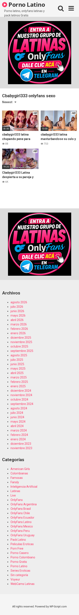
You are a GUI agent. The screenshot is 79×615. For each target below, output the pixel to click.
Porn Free (17, 548)
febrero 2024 (19, 435)
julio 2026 (17, 306)
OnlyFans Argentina (24, 504)
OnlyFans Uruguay (23, 535)
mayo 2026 (18, 315)
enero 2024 (18, 439)
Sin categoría (19, 575)
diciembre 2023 (21, 443)
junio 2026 (17, 311)
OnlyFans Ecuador (22, 517)
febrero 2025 (19, 381)
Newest (7, 102)
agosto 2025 (19, 355)
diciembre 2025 (21, 337)
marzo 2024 (19, 430)
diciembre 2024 (21, 390)
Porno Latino (26, 4)
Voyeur (15, 579)
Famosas (17, 477)
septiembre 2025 (22, 351)
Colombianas (19, 473)
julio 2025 (17, 359)
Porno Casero (20, 553)
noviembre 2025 (21, 342)
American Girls (20, 469)
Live (13, 495)
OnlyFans (17, 500)
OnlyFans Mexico (22, 526)
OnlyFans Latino (21, 522)
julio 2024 (17, 412)
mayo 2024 (18, 421)
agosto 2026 (19, 302)
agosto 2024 (19, 408)
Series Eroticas (20, 570)
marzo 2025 (19, 377)
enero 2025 (18, 386)
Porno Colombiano (23, 557)
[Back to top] (71, 606)
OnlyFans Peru (20, 530)
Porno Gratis (19, 561)
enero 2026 (18, 333)
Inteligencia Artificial (24, 486)
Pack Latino (18, 539)
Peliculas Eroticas (22, 544)
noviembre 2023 (21, 448)
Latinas (15, 491)
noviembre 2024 (21, 395)
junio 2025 (17, 364)
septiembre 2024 (22, 404)
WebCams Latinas (23, 584)
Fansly (15, 482)
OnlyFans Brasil (21, 508)
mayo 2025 (18, 368)
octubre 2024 (19, 399)
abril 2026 (17, 320)
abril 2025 (17, 373)
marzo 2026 (19, 324)
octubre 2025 (19, 346)
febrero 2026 (19, 328)
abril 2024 (17, 426)
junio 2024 (17, 417)
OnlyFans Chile (20, 513)
